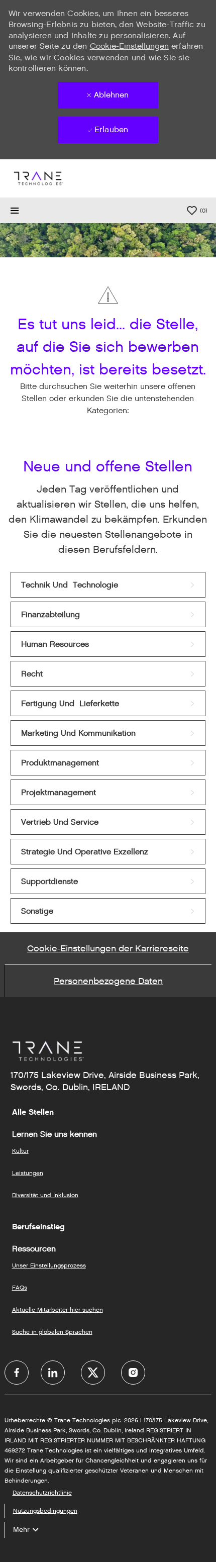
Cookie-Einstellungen (129, 46)
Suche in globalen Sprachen (52, 1331)
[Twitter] (93, 1372)
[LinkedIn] (53, 1372)
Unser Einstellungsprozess (49, 1265)
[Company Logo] (38, 178)
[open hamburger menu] (15, 211)
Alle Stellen (33, 1112)
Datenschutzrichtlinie (42, 1492)
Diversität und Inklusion (45, 1195)
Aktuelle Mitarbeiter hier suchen (57, 1309)
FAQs (19, 1287)
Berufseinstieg (38, 1227)
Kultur (20, 1150)
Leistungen (27, 1173)
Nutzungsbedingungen (45, 1510)
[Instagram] (133, 1372)
